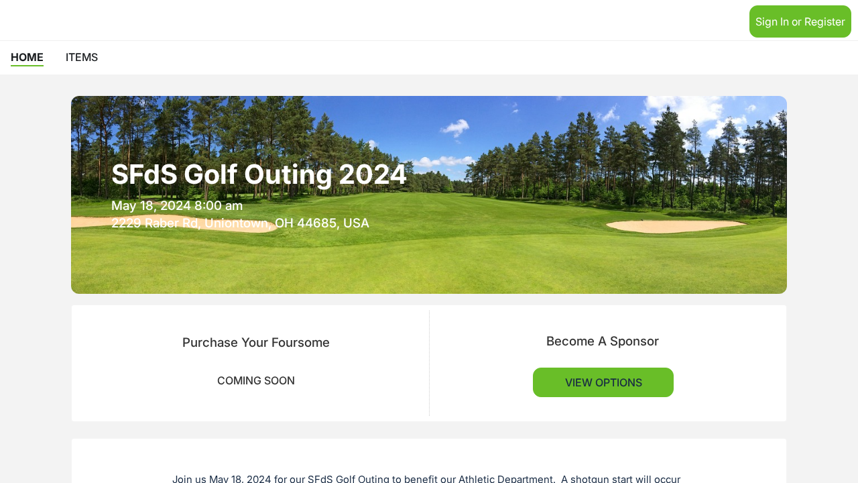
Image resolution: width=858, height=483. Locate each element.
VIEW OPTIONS (603, 382)
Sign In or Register (800, 21)
